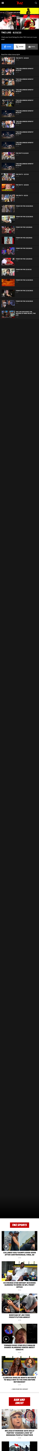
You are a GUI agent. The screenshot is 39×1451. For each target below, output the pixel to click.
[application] (19, 18)
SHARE (21, 47)
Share (8, 47)
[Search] (36, 3)
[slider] (19, 29)
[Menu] (3, 3)
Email (33, 47)
